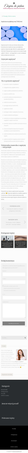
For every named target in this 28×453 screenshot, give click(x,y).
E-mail (4, 278)
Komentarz (6, 302)
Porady (5, 16)
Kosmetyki (4, 389)
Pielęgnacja (4, 391)
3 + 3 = (4, 294)
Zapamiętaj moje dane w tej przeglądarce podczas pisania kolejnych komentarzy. (12, 288)
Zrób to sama (11, 16)
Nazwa (5, 271)
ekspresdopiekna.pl (16, 451)
